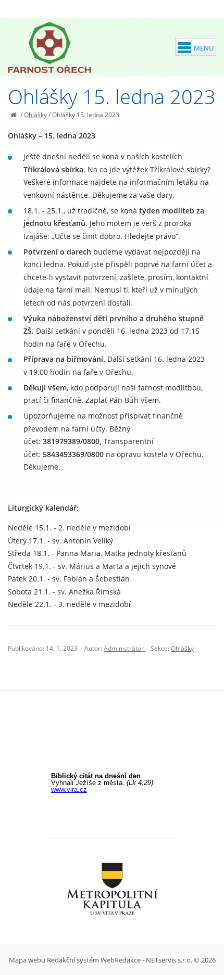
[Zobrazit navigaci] (195, 47)
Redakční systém (73, 960)
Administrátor (124, 648)
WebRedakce (121, 960)
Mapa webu (27, 960)
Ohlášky (35, 114)
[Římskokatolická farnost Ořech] (49, 47)
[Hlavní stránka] (13, 114)
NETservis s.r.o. (169, 960)
